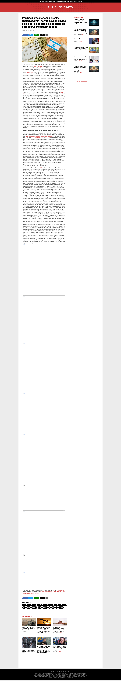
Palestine (64, 605)
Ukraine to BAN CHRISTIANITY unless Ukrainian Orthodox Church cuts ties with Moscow (59, 629)
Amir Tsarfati (61, 607)
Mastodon (25, 34)
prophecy (24, 605)
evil (41, 605)
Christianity (34, 605)
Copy (43, 34)
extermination (34, 607)
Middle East (51, 605)
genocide (45, 605)
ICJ (56, 607)
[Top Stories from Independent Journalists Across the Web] (60, 9)
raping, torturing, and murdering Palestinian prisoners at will (39, 136)
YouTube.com (43, 591)
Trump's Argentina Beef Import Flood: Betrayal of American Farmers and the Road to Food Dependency (80, 31)
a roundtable (40, 167)
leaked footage (37, 137)
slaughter (28, 607)
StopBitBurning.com (65, 1)
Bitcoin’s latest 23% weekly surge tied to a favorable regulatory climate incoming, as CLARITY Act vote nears (80, 69)
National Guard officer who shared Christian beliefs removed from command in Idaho (28, 650)
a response (30, 72)
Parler (31, 34)
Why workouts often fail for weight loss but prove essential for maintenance (80, 58)
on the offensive (38, 66)
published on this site (61, 676)
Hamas (59, 605)
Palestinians (45, 607)
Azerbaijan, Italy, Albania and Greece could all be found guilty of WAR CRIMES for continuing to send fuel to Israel (43, 630)
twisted (55, 605)
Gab (37, 34)
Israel (38, 605)
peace (24, 607)
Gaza (49, 607)
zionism (39, 607)
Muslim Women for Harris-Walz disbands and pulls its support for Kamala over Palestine (59, 648)
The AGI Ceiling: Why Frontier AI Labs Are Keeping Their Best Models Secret (80, 21)
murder (29, 605)
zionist (53, 607)
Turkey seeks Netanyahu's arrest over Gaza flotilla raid (80, 39)
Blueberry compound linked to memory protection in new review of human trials (81, 48)
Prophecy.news (61, 590)
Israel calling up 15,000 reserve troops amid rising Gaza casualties (28, 629)
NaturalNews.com (51, 591)
